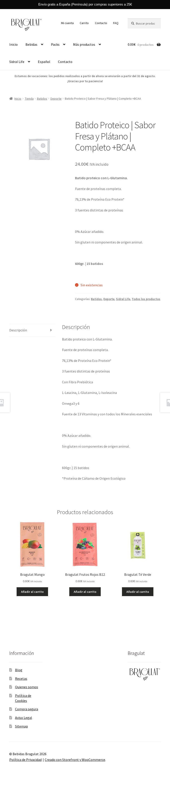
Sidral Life (16, 61)
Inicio (13, 44)
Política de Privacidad (25, 759)
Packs (55, 44)
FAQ (115, 23)
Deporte (56, 99)
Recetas (21, 678)
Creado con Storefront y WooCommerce (75, 759)
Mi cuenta (67, 23)
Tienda (29, 99)
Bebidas (31, 44)
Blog (18, 670)
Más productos (84, 44)
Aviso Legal (23, 717)
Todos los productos (146, 299)
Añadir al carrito (32, 592)
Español (44, 61)
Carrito (84, 23)
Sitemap (21, 726)
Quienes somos (26, 687)
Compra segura (26, 709)
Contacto (101, 23)
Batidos (42, 99)
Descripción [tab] (18, 330)
